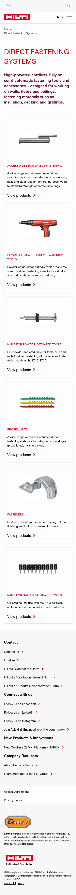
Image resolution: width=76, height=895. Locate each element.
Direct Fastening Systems (20, 33)
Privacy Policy (13, 800)
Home (8, 29)
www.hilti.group (14, 883)
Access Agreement (16, 791)
